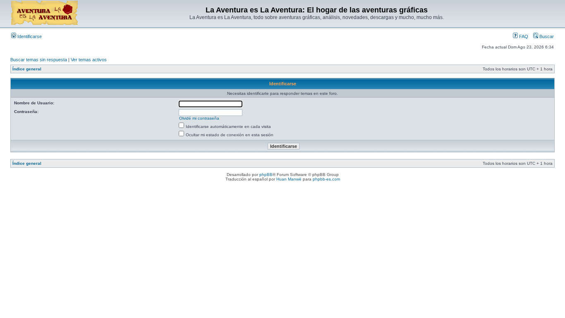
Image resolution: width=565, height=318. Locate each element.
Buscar (546, 36)
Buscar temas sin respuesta (38, 59)
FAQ (523, 36)
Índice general (26, 69)
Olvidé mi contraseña (199, 118)
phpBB (266, 174)
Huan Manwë (289, 179)
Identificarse (29, 36)
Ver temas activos (89, 59)
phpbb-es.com (326, 179)
